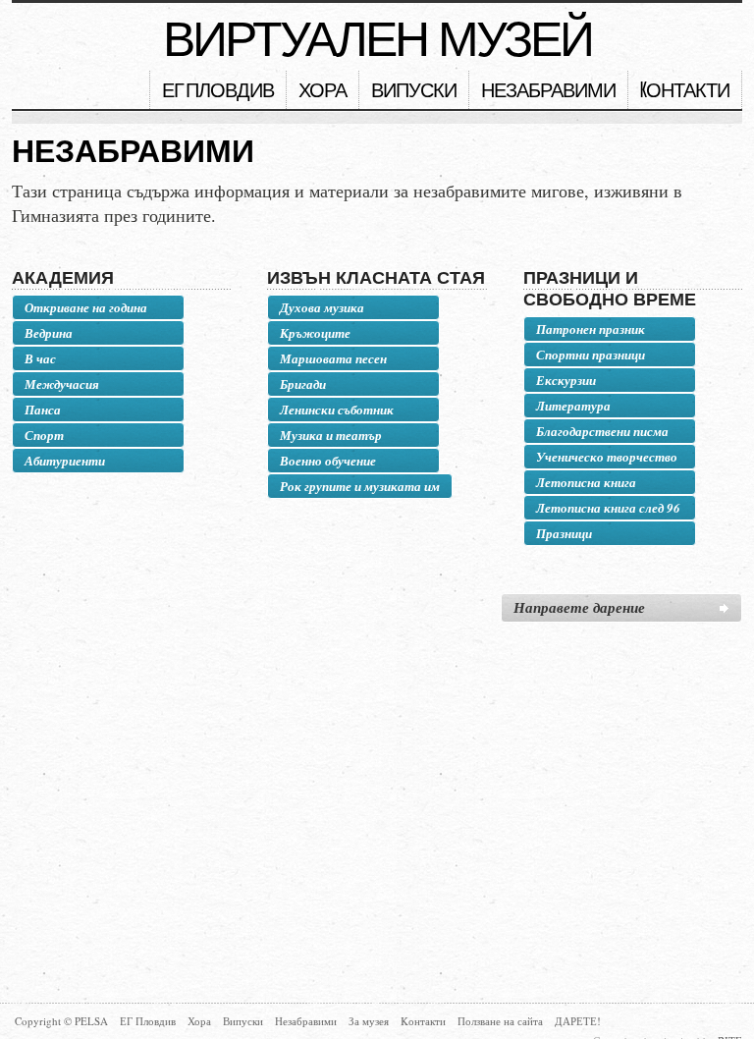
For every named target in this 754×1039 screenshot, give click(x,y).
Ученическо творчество (606, 456)
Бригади (303, 384)
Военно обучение (328, 460)
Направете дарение (579, 607)
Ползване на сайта (500, 1020)
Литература (573, 405)
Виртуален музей (377, 39)
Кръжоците (315, 333)
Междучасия (62, 384)
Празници (564, 533)
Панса (43, 409)
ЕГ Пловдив (218, 91)
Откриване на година (86, 307)
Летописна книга (586, 482)
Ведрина (49, 333)
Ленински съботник (337, 409)
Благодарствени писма (602, 431)
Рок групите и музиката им (360, 486)
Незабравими (548, 91)
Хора (322, 91)
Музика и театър (331, 435)
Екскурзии (566, 380)
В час (40, 358)
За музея (369, 1020)
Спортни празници (590, 354)
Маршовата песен (333, 358)
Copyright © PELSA (61, 1020)
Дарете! (578, 1020)
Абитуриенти (65, 460)
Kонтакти (684, 91)
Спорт (44, 435)
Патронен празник (590, 329)
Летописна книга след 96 (608, 508)
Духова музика (322, 307)
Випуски (414, 91)
